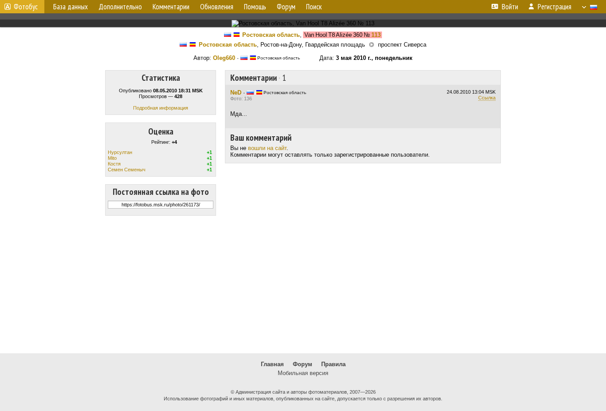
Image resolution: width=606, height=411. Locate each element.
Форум (302, 364)
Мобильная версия (303, 373)
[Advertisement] (303, 284)
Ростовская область (271, 35)
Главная (272, 364)
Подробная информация (160, 108)
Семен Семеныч (127, 169)
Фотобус (26, 7)
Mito (112, 158)
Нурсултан (120, 152)
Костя (114, 163)
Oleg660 (224, 58)
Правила (333, 364)
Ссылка (487, 97)
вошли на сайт (267, 148)
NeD (235, 92)
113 (376, 35)
